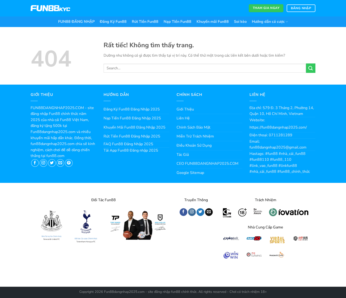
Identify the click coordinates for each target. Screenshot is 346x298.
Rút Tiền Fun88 (145, 21)
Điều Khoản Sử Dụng (194, 145)
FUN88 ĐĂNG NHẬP (76, 21)
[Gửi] (310, 68)
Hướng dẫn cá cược (268, 21)
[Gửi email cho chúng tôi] (60, 163)
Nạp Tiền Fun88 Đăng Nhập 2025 (132, 118)
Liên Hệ (183, 118)
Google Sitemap (190, 172)
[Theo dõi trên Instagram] (43, 163)
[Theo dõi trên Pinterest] (69, 163)
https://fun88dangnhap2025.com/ (278, 127)
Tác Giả (183, 154)
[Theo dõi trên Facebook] (35, 163)
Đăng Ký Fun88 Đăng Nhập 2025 (132, 109)
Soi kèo (240, 21)
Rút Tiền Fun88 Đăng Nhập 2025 (132, 136)
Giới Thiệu (185, 109)
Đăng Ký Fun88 (113, 21)
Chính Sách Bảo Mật (193, 127)
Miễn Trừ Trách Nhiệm (195, 136)
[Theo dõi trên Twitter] (52, 163)
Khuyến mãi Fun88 (213, 21)
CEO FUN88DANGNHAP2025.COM (207, 163)
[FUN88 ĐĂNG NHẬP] (50, 8)
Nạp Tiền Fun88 (177, 21)
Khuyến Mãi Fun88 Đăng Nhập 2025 (134, 127)
